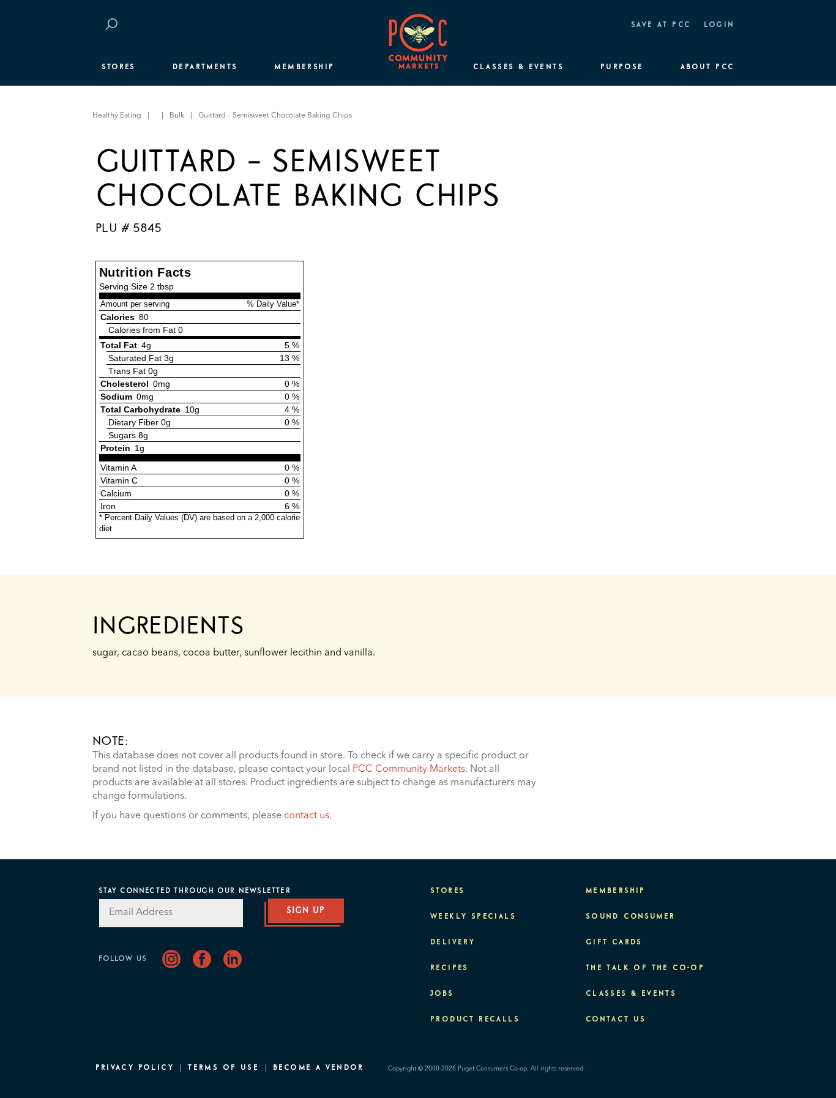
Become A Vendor (318, 1068)
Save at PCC (661, 25)
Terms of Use (223, 1068)
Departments (205, 67)
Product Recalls (475, 1019)
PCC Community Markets (409, 769)
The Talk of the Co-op (645, 968)
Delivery (452, 942)
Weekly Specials (473, 917)
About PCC (708, 67)
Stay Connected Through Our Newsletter (195, 891)
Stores (119, 67)
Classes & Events (518, 67)
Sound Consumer (631, 917)
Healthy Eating (116, 115)
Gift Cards (614, 942)
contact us (306, 816)
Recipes (449, 968)
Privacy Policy (134, 1068)
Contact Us (616, 1019)
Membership (304, 67)
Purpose (622, 67)
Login (719, 25)
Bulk (177, 115)
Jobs (442, 994)
